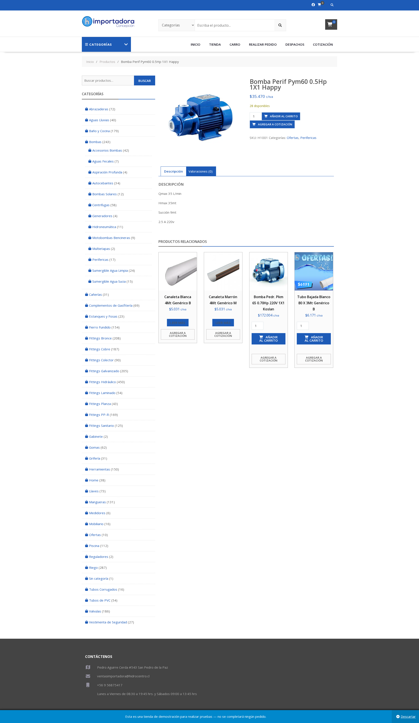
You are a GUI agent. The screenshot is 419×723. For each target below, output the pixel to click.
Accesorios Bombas (107, 150)
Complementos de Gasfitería (110, 305)
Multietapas (101, 248)
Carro (235, 44)
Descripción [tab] (173, 171)
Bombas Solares (104, 194)
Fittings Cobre (99, 349)
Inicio (195, 44)
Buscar (144, 80)
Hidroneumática (104, 227)
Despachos (294, 44)
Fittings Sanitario (101, 425)
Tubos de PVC (99, 600)
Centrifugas (101, 205)
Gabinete (96, 436)
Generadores (102, 216)
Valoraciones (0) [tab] (201, 171)
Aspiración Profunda (107, 172)
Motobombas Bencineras (111, 237)
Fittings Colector (101, 360)
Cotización (323, 44)
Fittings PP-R (99, 414)
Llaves (94, 491)
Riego (93, 567)
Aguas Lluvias (99, 120)
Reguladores (98, 556)
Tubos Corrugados (103, 589)
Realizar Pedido (263, 44)
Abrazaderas (98, 109)
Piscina (94, 545)
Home (93, 480)
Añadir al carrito (284, 116)
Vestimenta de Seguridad (108, 622)
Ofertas (293, 137)
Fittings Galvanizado (104, 371)
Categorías (100, 44)
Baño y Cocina (99, 131)
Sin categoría (98, 578)
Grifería (94, 458)
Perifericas (308, 137)
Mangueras (97, 502)
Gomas (94, 447)
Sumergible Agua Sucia (109, 281)
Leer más (177, 322)
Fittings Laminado (102, 393)
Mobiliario (96, 524)
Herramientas (99, 469)
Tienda (215, 44)
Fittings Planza (100, 403)
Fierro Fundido (100, 327)
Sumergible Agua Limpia (110, 270)
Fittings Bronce (100, 338)
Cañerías (95, 294)
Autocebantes (102, 183)
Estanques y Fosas (103, 316)
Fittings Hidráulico (102, 382)
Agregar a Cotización (275, 124)
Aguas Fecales (103, 161)
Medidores (97, 513)
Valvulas (95, 611)
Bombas (95, 142)
